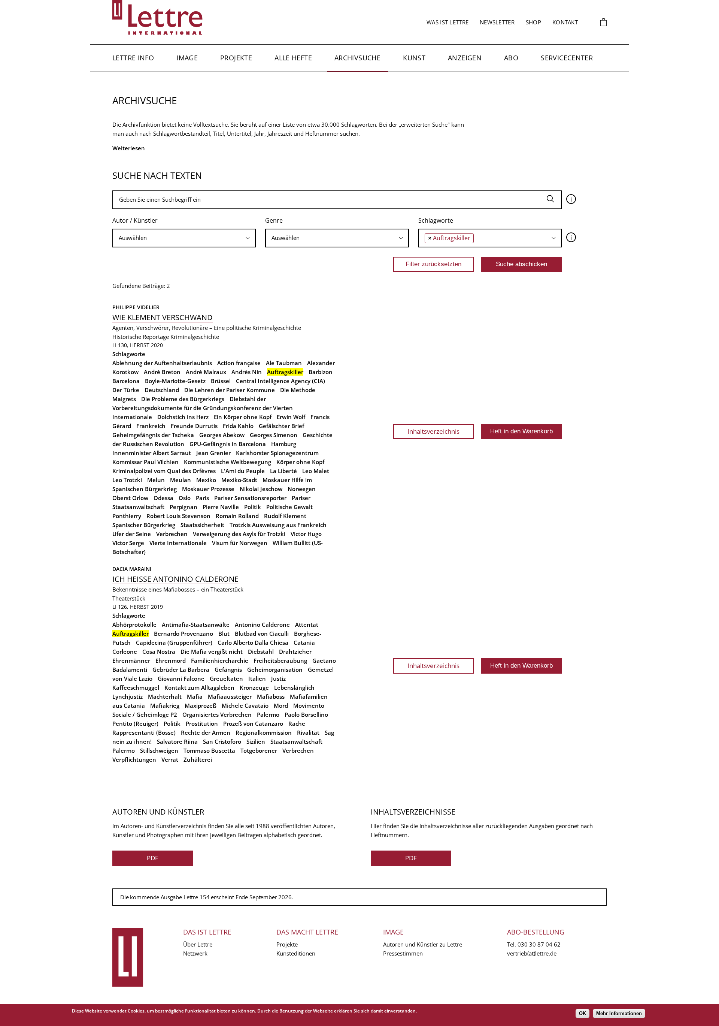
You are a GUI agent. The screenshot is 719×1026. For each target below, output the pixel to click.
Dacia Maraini (131, 568)
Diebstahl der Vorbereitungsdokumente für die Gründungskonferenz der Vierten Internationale (202, 408)
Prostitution (202, 723)
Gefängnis (228, 669)
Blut (224, 633)
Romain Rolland (237, 516)
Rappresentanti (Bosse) (144, 732)
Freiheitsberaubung (280, 660)
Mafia (195, 696)
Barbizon (321, 372)
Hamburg (283, 444)
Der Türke (125, 390)
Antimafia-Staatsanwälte (196, 624)
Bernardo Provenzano (183, 633)
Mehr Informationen (619, 1013)
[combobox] (184, 238)
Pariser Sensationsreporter (250, 498)
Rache (296, 723)
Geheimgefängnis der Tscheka (153, 435)
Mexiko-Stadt (239, 480)
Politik (252, 507)
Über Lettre (197, 944)
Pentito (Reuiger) (135, 723)
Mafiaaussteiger (230, 696)
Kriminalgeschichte (194, 336)
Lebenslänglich (294, 687)
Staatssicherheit (202, 525)
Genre (274, 220)
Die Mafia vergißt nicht (211, 651)
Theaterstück (128, 598)
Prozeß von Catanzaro (253, 723)
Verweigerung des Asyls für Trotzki (239, 534)
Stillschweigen (159, 750)
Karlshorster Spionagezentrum (277, 453)
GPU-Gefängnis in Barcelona (227, 444)
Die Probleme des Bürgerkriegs (182, 399)
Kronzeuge (254, 687)
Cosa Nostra (158, 651)
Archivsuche (357, 57)
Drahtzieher (295, 651)
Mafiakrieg (164, 705)
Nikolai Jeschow (261, 489)
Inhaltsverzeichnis (433, 431)
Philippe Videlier (136, 307)
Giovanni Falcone (181, 678)
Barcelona (126, 381)
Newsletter (497, 22)
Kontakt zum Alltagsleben (199, 687)
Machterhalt (165, 696)
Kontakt (565, 22)
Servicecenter (567, 57)
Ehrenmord (170, 660)
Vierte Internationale (178, 543)
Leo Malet (315, 471)
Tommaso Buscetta (209, 750)
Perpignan (183, 507)
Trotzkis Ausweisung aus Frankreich (278, 525)
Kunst (414, 57)
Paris (202, 498)
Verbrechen (172, 534)
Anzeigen (465, 57)
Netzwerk (195, 953)
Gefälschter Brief (281, 426)
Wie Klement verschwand (162, 317)
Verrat (169, 759)
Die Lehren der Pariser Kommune (229, 390)
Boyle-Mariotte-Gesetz (175, 381)
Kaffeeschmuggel (135, 687)
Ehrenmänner (131, 660)
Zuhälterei (197, 759)
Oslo (185, 498)
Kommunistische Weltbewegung (227, 462)
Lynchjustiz (127, 696)
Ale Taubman (284, 363)
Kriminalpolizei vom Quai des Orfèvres (164, 471)
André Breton (162, 372)
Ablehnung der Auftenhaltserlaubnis (162, 363)
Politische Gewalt (289, 507)
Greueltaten (226, 678)
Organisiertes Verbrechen (217, 714)
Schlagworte (435, 220)
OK (582, 1013)
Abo (511, 57)
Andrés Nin (246, 372)
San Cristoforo (222, 741)
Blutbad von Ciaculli (262, 633)
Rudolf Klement (285, 516)
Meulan (180, 480)
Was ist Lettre (447, 22)
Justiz (278, 678)
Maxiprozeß (200, 705)
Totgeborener (258, 750)
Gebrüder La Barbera (180, 669)
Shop (533, 22)
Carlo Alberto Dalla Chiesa (253, 642)
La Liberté (283, 471)
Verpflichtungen (134, 759)
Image (187, 57)
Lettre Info (133, 57)
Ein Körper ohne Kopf (242, 417)
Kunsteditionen (295, 953)
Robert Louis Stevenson (178, 516)
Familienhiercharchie (219, 660)
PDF (152, 858)
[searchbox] (184, 238)
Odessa (163, 498)
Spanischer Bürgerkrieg (143, 525)
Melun (156, 480)
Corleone (124, 651)
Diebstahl (261, 651)
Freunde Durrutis (194, 426)
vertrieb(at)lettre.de (531, 953)
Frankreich (151, 426)
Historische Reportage (140, 336)
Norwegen (302, 489)
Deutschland (162, 390)
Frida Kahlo (238, 426)
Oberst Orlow (130, 498)
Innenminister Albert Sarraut (151, 453)
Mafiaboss (271, 696)
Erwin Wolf (291, 417)
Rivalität (308, 732)
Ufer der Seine (131, 534)
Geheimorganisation (275, 669)
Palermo (268, 714)
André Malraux (206, 372)
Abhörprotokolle (134, 624)
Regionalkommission (264, 732)
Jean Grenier (213, 453)
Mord (281, 705)
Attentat (306, 624)
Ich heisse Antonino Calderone (175, 579)
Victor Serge (128, 543)
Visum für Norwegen (239, 543)
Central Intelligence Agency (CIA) (280, 381)
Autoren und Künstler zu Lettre (422, 944)
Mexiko (206, 480)
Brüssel (221, 381)
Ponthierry (126, 516)
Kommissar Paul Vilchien (145, 462)
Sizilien (255, 741)
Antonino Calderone (262, 624)
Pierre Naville (221, 507)
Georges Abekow (222, 435)
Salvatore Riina (177, 741)
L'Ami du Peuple (243, 471)
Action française (239, 363)
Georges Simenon (273, 435)
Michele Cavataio (245, 705)
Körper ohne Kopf (300, 462)
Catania (304, 642)
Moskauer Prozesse (208, 489)
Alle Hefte (293, 57)
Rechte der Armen (205, 732)
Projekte (236, 57)
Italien (257, 678)
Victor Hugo (306, 534)
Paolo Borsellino (306, 714)
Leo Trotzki (127, 480)
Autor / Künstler (135, 220)
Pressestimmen (403, 953)
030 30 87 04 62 (539, 944)
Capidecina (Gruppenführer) (174, 642)
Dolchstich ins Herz (183, 417)
